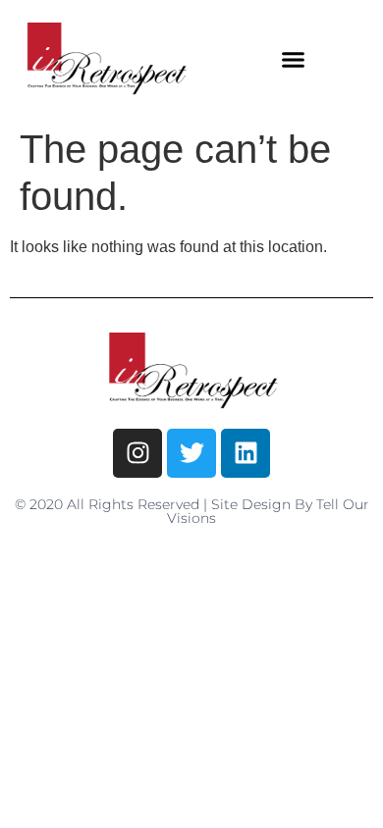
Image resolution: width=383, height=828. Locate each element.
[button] (293, 59)
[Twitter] (191, 453)
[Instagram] (137, 453)
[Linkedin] (245, 453)
